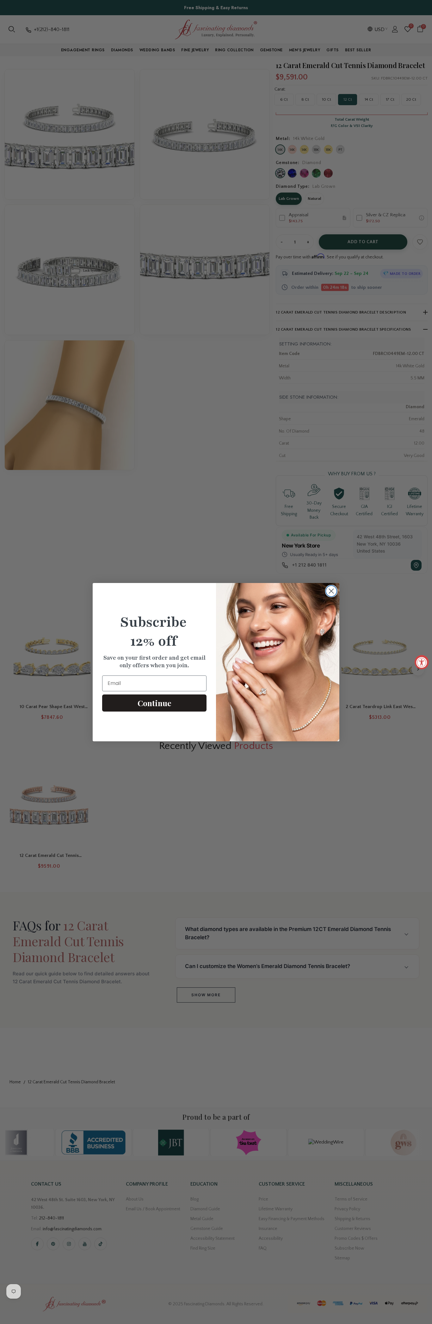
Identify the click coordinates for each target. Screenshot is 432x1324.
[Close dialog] (331, 591)
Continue (154, 703)
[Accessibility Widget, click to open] (422, 662)
